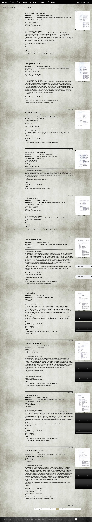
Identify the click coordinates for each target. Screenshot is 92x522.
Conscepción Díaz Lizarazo (43, 66)
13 (68, 509)
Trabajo (27, 53)
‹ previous (41, 509)
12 (65, 509)
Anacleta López (41, 295)
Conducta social (54, 52)
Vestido (44, 53)
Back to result (70, 60)
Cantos (51, 53)
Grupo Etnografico (28, 2)
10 (60, 509)
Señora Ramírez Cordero (43, 242)
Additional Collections (46, 2)
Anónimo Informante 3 (42, 200)
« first (35, 509)
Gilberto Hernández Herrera (43, 452)
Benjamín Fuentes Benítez (43, 345)
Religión (43, 52)
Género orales (37, 52)
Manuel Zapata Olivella (83, 2)
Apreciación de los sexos (36, 53)
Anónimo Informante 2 (42, 397)
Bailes (47, 53)
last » (79, 509)
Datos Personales (29, 52)
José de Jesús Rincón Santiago (44, 15)
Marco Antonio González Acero (44, 154)
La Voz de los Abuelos (11, 2)
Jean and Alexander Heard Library (30, 519)
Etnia (55, 102)
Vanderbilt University (7, 519)
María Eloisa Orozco (42, 115)
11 (62, 509)
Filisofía (48, 52)
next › (75, 509)
